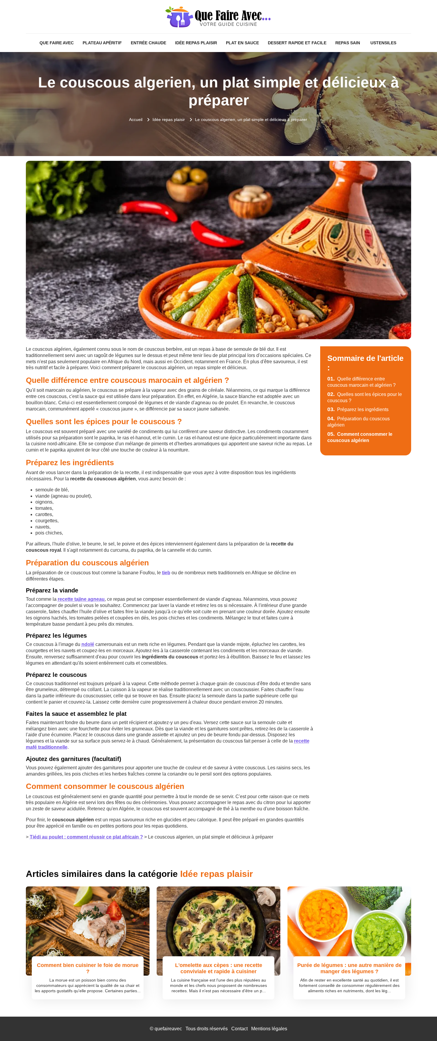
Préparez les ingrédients (358, 409)
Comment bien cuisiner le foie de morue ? (88, 968)
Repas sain (347, 42)
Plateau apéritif (102, 42)
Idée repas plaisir (196, 42)
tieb (166, 572)
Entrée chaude (148, 42)
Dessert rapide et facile (297, 42)
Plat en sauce (242, 42)
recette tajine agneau (81, 599)
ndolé (87, 644)
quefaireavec (168, 1028)
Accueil (135, 119)
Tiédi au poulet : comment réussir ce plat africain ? (86, 836)
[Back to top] (420, 1024)
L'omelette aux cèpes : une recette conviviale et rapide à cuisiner (218, 968)
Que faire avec (57, 42)
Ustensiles (383, 42)
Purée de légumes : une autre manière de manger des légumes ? (349, 968)
